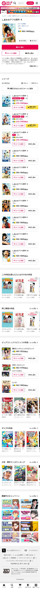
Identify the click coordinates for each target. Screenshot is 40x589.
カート (20, 587)
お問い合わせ (29, 555)
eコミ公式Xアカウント (12, 551)
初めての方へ (8, 555)
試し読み (30, 53)
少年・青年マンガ (23, 26)
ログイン (21, 3)
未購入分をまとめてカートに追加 (21, 88)
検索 (12, 587)
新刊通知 (23, 41)
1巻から (25, 83)
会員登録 (30, 3)
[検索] (14, 3)
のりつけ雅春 (22, 24)
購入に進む (20, 47)
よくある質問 (19, 555)
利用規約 (13, 558)
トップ (4, 587)
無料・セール (36, 587)
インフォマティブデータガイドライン (17, 561)
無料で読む (33, 107)
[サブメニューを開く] (36, 3)
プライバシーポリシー (27, 558)
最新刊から (35, 83)
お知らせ (5, 558)
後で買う (34, 41)
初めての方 (28, 587)
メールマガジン (33, 550)
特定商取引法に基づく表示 (20, 564)
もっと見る (33, 308)
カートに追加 (11, 53)
